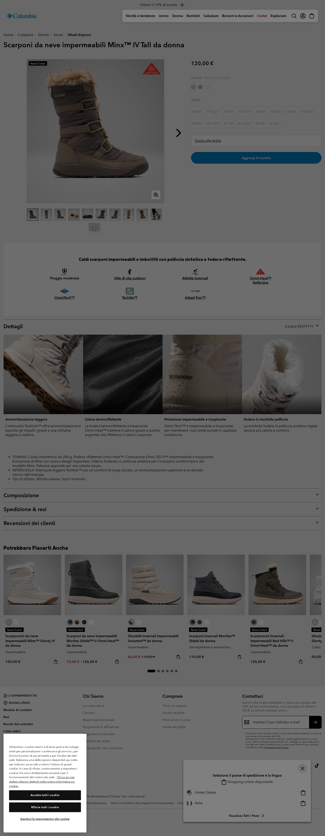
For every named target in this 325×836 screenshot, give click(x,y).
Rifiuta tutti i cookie (45, 807)
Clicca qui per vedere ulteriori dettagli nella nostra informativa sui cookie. (42, 781)
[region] (45, 783)
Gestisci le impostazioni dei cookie (45, 819)
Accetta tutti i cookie (45, 795)
